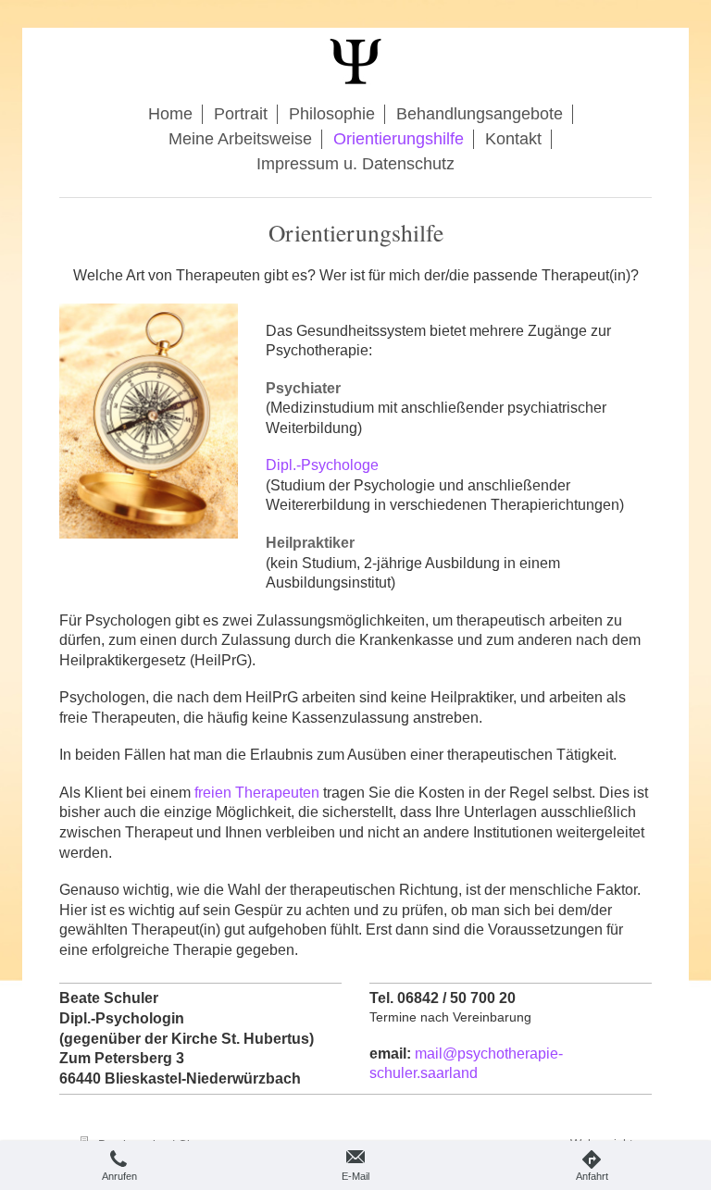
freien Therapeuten (256, 792)
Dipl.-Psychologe (322, 465)
